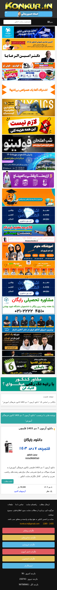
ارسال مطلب (44, 504)
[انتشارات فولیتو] (28, 143)
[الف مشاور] (28, 197)
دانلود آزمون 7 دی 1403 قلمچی (36, 428)
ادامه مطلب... (7, 481)
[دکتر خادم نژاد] (28, 365)
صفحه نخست (48, 397)
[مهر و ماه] (28, 32)
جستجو (6, 22)
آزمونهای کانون (20, 491)
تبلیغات (10, 504)
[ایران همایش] (28, 305)
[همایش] (28, 341)
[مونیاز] (28, 323)
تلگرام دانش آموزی (28, 552)
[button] (51, 22)
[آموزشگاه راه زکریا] (28, 353)
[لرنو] (28, 125)
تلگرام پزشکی (28, 531)
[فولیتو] (28, 65)
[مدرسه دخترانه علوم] (28, 251)
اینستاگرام (29, 566)
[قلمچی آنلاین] (28, 239)
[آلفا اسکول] (28, 89)
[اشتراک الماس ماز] (28, 215)
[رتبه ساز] (28, 56)
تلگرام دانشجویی (28, 559)
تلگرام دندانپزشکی (28, 538)
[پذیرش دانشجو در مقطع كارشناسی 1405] (28, 161)
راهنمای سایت (31, 504)
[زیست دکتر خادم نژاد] (28, 75)
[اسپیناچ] (28, 179)
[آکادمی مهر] (28, 269)
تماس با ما (19, 504)
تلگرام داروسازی (28, 545)
